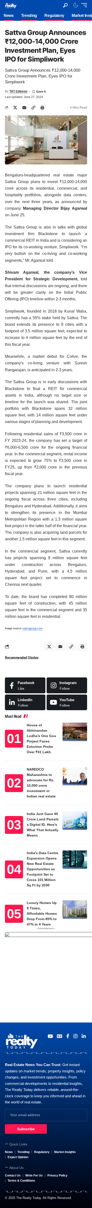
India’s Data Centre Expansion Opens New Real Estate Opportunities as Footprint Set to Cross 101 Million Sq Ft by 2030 (42, 869)
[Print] (42, 107)
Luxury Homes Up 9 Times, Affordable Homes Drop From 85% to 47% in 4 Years (42, 913)
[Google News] (59, 1036)
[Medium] (67, 702)
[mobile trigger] (83, 5)
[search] (65, 5)
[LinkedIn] (25, 702)
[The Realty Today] (11, 5)
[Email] (24, 107)
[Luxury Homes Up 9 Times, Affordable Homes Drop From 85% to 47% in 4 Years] (75, 909)
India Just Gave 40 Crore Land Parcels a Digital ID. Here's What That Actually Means (43, 824)
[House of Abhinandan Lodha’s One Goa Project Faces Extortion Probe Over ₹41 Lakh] (75, 732)
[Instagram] (67, 685)
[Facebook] (25, 685)
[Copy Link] (33, 107)
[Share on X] (15, 107)
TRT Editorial (18, 91)
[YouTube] (50, 1036)
